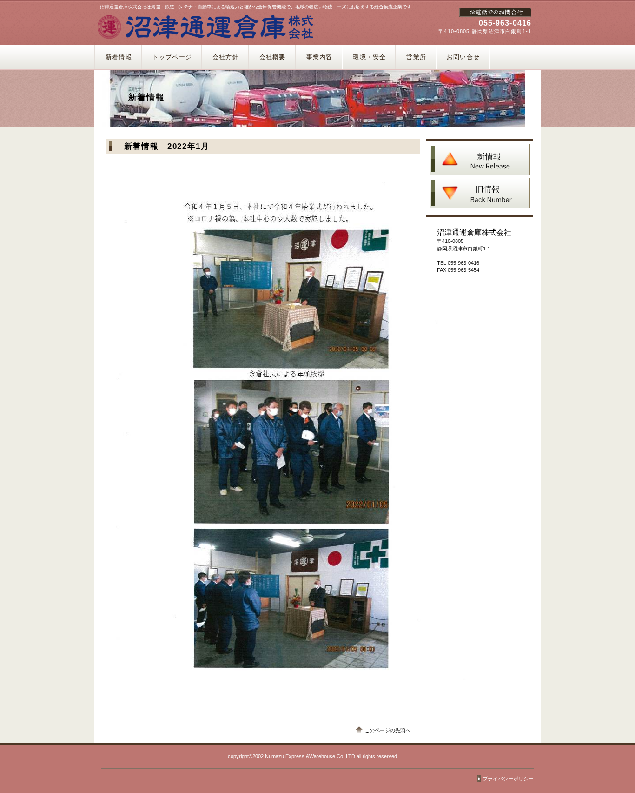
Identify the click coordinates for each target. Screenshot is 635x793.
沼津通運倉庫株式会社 (205, 27)
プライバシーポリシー (508, 778)
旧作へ (480, 193)
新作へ (480, 159)
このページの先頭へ (387, 730)
